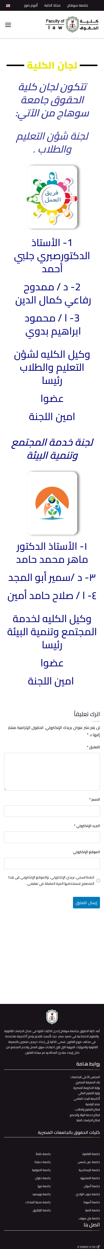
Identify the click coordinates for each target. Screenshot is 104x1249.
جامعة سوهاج (77, 5)
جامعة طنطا (43, 1154)
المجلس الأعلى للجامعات (85, 1077)
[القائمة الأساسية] (8, 24)
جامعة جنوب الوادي (88, 1194)
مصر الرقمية (93, 1104)
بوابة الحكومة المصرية (86, 1088)
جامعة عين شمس (89, 1162)
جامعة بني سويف (89, 1218)
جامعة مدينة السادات (38, 1202)
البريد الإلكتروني (87, 826)
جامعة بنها (44, 1186)
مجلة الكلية (52, 5)
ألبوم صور (31, 5)
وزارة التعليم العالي (89, 1093)
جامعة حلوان (43, 1178)
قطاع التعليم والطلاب (87, 1109)
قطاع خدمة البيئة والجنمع (85, 1115)
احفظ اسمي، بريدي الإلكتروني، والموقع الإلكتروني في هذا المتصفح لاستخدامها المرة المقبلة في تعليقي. (51, 880)
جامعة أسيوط (92, 1202)
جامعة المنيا (92, 1210)
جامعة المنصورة (90, 1178)
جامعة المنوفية (41, 1170)
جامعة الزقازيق (42, 1210)
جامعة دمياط (43, 1162)
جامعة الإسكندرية (89, 1170)
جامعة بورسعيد (41, 1194)
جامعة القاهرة (91, 1154)
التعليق (93, 747)
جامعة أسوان (92, 1186)
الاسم (94, 799)
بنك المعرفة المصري (87, 1082)
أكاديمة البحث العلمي (87, 1098)
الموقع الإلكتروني (86, 852)
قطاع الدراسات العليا (88, 1120)
